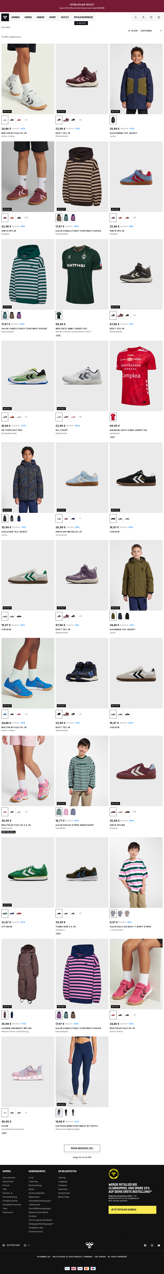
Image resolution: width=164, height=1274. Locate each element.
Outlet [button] (65, 17)
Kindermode (64, 1193)
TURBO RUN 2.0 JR (66, 926)
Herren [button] (16, 17)
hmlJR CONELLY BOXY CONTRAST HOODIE (78, 231)
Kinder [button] (40, 17)
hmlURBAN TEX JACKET (122, 629)
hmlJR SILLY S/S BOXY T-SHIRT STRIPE (130, 926)
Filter (134, 31)
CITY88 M (6, 926)
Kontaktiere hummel (12, 1204)
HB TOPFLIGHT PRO (11, 430)
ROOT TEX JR (63, 133)
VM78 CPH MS (117, 825)
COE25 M (114, 532)
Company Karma (10, 1201)
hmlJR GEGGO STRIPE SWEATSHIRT (75, 825)
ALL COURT (62, 430)
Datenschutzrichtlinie (38, 1212)
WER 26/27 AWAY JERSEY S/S (71, 328)
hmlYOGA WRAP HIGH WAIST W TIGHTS (77, 1126)
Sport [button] (52, 17)
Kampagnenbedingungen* (41, 1224)
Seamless (63, 1189)
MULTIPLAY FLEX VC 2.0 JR (16, 825)
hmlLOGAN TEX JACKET (14, 532)
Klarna (31, 1189)
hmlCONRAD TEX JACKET (123, 133)
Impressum (8, 1212)
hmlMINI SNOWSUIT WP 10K (16, 1028)
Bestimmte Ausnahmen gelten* (121, 1196)
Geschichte (8, 1181)
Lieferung (33, 1181)
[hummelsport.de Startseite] (5, 17)
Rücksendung (35, 1185)
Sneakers (62, 1185)
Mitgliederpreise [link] (83, 17)
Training (61, 1177)
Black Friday (63, 1197)
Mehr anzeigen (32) (82, 1148)
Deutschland (13, 1245)
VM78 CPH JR (8, 231)
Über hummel (9, 1177)
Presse (6, 1185)
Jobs (5, 1208)
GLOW (4, 1126)
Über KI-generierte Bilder (40, 1220)
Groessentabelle (37, 1193)
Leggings (62, 1181)
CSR (5, 1189)
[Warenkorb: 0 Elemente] (159, 17)
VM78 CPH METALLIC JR (69, 532)
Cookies (33, 1216)
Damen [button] (28, 17)
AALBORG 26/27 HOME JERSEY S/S (128, 430)
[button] (136, 17)
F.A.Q (31, 1177)
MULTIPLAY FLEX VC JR (13, 133)
